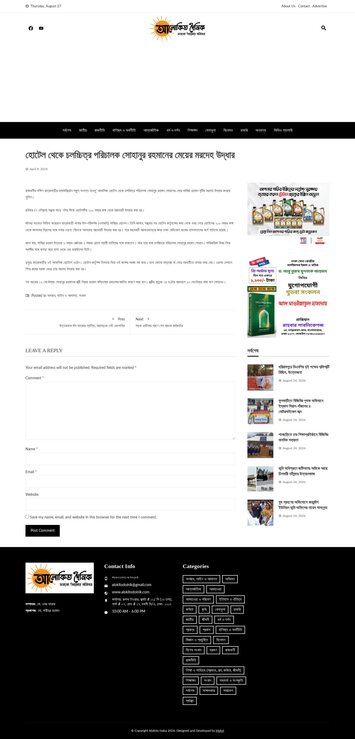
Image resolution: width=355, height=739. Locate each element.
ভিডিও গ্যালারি (283, 130)
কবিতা (189, 610)
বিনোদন (228, 130)
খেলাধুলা (210, 130)
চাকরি (244, 130)
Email (31, 472)
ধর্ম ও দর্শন (173, 130)
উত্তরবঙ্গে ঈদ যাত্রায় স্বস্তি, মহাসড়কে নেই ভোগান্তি (92, 323)
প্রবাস (207, 630)
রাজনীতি (100, 130)
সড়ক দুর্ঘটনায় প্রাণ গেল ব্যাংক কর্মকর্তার (159, 323)
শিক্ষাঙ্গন (193, 130)
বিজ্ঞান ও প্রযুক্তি (197, 640)
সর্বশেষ (67, 130)
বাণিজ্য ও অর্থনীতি (124, 130)
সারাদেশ (228, 691)
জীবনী (205, 620)
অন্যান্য (260, 130)
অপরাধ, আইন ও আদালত (62, 296)
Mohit (220, 730)
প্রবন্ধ (190, 630)
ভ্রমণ (213, 650)
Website (31, 495)
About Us (288, 6)
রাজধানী (230, 650)
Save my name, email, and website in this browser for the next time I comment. (93, 517)
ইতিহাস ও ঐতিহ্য (230, 599)
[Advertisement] (177, 83)
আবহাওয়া (215, 589)
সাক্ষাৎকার (209, 691)
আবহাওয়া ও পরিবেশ (198, 599)
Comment (34, 378)
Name (31, 449)
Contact (304, 6)
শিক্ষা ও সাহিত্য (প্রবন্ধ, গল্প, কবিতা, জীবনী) (213, 670)
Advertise (319, 6)
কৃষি (204, 610)
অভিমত (230, 579)
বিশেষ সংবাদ (193, 650)
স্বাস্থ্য (190, 701)
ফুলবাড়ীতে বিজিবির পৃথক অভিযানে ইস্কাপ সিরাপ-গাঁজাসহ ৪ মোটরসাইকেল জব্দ (301, 406)
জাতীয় (83, 130)
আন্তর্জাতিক (151, 130)
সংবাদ (82, 296)
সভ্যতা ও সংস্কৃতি (231, 681)
